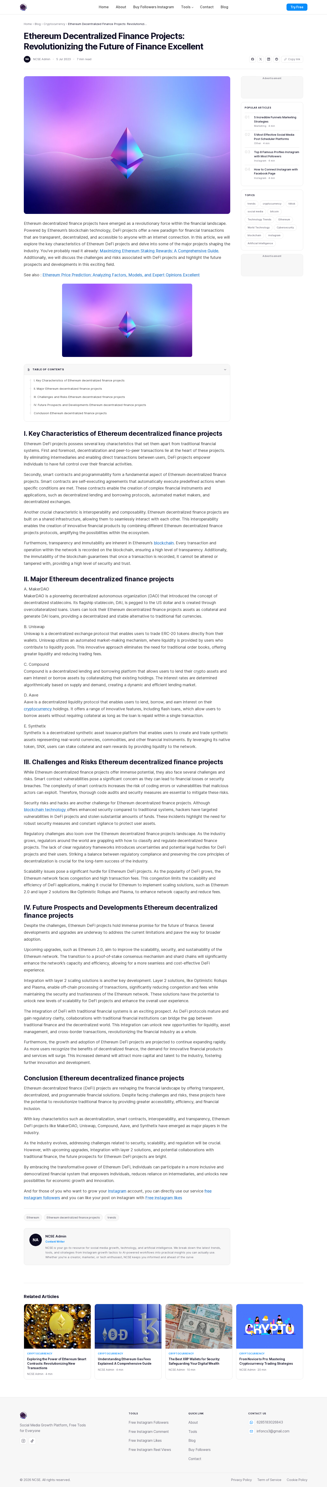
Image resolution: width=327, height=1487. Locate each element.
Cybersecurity (285, 227)
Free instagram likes (163, 1197)
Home (104, 7)
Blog (224, 7)
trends (111, 1217)
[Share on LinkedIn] (268, 59)
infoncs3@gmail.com (273, 1431)
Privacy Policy (241, 1480)
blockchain (164, 543)
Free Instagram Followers (149, 1422)
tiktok (292, 203)
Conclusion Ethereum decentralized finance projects (70, 413)
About (121, 7)
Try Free (297, 7)
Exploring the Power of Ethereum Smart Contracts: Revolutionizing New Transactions (56, 1363)
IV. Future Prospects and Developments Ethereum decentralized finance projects (90, 405)
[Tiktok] (32, 1440)
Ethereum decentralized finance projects (73, 1217)
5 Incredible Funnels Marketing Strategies (275, 119)
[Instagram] (23, 1440)
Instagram (117, 1191)
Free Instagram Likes (145, 1440)
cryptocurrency (38, 709)
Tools (185, 7)
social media (255, 211)
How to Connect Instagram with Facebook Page (276, 171)
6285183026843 (270, 1422)
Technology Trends (259, 219)
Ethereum (33, 1217)
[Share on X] (260, 59)
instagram (274, 235)
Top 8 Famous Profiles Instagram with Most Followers (276, 154)
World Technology (259, 227)
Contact (207, 7)
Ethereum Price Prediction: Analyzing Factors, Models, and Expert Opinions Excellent (121, 274)
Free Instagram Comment (149, 1432)
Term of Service (269, 1480)
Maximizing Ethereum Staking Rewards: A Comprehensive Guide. (159, 250)
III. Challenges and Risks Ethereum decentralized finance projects (79, 397)
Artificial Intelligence (260, 243)
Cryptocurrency (54, 24)
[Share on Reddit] (276, 59)
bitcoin (274, 211)
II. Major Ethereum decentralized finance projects (68, 388)
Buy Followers (199, 1450)
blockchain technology (45, 809)
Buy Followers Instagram (153, 7)
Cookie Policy (297, 1480)
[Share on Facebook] (252, 59)
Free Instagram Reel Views (150, 1450)
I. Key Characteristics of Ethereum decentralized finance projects (79, 380)
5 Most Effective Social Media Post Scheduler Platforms (274, 136)
